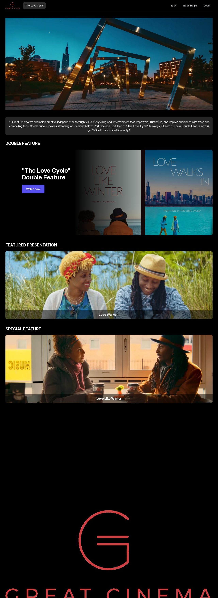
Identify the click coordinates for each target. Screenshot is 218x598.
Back (173, 5)
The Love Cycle (34, 5)
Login (207, 5)
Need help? (190, 5)
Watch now (33, 189)
